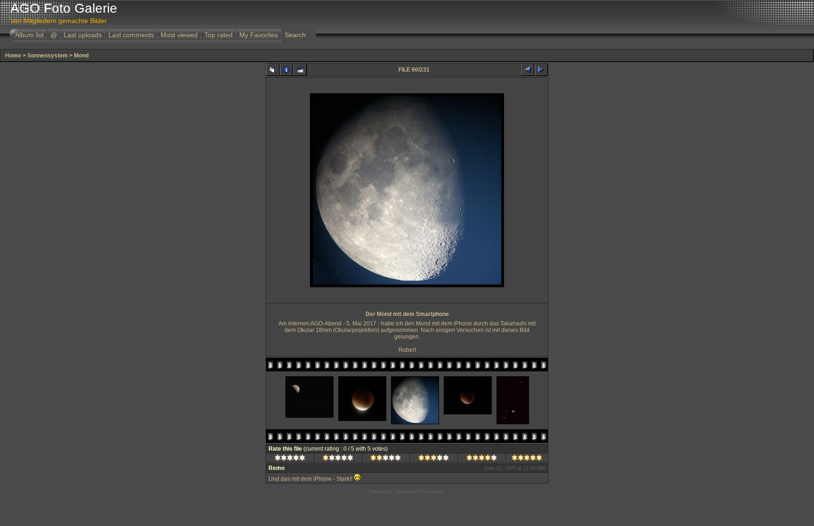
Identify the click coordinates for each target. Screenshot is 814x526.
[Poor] (338, 459)
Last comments (131, 35)
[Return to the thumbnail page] (272, 70)
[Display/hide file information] (286, 70)
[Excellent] (481, 459)
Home (13, 55)
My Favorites (258, 35)
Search (295, 35)
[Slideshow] (300, 70)
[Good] (433, 459)
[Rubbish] (290, 459)
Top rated (218, 35)
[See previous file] (527, 70)
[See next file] (541, 70)
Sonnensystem (47, 55)
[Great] (527, 459)
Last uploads (83, 35)
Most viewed (179, 35)
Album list (29, 35)
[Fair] (385, 459)
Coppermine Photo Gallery (419, 491)
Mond (81, 55)
